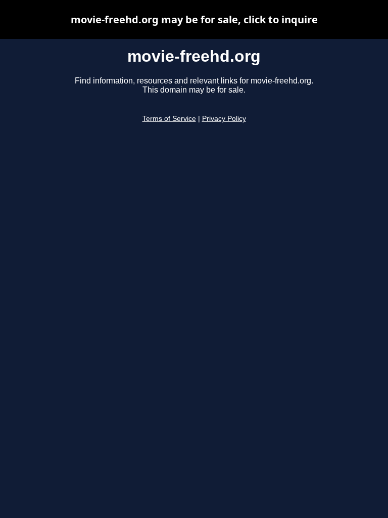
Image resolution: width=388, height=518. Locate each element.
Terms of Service (169, 118)
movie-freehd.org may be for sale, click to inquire (194, 19)
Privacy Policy (224, 118)
